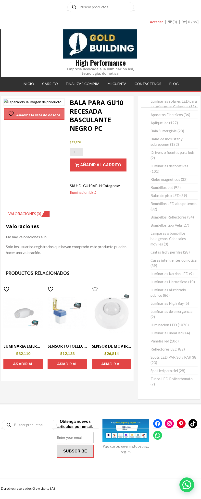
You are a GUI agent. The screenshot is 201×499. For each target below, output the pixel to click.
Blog (174, 84)
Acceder (156, 22)
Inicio (28, 84)
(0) (174, 22)
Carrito (50, 84)
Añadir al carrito (100, 165)
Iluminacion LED (83, 192)
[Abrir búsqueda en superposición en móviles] (101, 7)
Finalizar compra (83, 84)
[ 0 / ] (192, 22)
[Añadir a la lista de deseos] (7, 289)
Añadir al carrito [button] (23, 365)
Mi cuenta (117, 84)
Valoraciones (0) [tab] (24, 213)
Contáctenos (148, 84)
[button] (186, 484)
